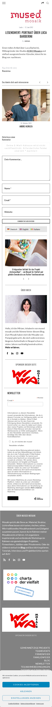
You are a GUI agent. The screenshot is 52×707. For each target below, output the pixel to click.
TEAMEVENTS (42, 651)
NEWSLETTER (42, 663)
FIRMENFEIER (42, 654)
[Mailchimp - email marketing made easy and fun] (38, 500)
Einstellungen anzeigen (26, 698)
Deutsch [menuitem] (13, 229)
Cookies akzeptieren (26, 685)
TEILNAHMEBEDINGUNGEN (35, 666)
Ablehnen (26, 691)
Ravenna (6, 71)
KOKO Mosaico (34, 51)
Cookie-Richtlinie (13, 703)
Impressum (40, 703)
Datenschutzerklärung (28, 703)
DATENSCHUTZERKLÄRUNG (35, 670)
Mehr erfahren (36, 488)
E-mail (10, 400)
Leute (21, 27)
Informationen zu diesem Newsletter (21, 413)
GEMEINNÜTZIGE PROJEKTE (35, 647)
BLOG (47, 660)
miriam (27, 41)
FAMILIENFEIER (41, 657)
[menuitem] (12, 229)
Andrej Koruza (26, 126)
